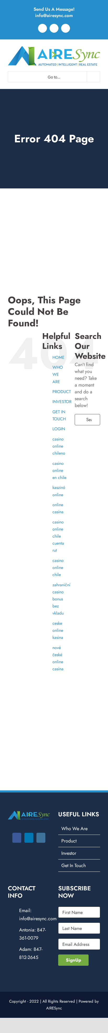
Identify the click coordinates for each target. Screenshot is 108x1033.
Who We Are (74, 828)
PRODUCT (61, 392)
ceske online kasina (57, 630)
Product (69, 840)
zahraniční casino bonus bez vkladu (61, 599)
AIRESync (54, 1008)
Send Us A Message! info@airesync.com (54, 12)
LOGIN (58, 429)
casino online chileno (58, 446)
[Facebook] (16, 838)
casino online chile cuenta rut (58, 536)
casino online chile (58, 567)
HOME (58, 357)
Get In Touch (73, 865)
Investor (68, 853)
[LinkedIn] (28, 838)
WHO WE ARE (57, 374)
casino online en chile (59, 470)
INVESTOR (62, 402)
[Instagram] (40, 838)
